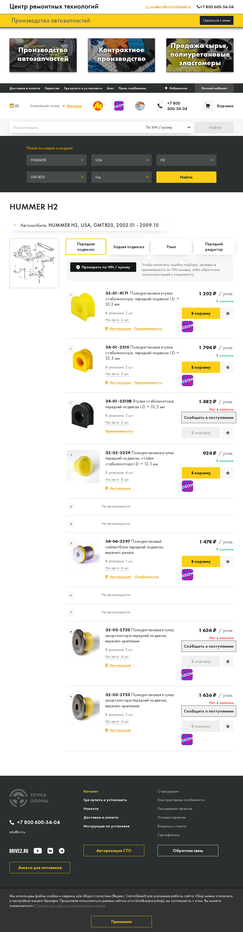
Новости (91, 808)
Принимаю (121, 921)
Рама (171, 246)
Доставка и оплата (24, 88)
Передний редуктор (214, 246)
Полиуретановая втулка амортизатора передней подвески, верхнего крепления (139, 635)
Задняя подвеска (128, 246)
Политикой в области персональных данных (70, 905)
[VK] (50, 851)
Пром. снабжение (132, 88)
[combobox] (167, 127)
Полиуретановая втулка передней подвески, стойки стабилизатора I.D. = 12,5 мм (139, 458)
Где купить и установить (83, 88)
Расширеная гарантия (175, 808)
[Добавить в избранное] (228, 313)
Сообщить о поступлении (209, 417)
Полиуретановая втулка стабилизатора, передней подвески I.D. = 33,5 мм (142, 352)
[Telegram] (62, 851)
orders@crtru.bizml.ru (170, 6)
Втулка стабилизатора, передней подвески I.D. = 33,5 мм (140, 403)
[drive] (18, 851)
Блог (110, 88)
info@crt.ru (17, 832)
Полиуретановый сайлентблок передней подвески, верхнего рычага (134, 546)
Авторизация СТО (113, 850)
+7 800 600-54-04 (38, 822)
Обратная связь (188, 850)
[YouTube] (38, 851)
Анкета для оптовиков (40, 867)
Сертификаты (168, 834)
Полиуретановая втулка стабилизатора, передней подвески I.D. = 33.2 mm (142, 298)
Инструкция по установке (107, 826)
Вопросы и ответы (172, 826)
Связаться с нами (216, 20)
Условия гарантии (172, 817)
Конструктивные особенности (181, 799)
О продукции (168, 791)
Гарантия (52, 88)
